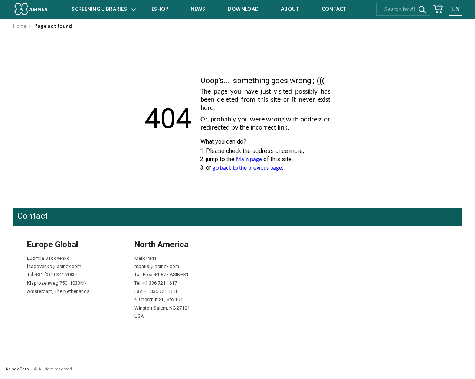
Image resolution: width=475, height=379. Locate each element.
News (198, 9)
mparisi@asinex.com (156, 266)
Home (20, 26)
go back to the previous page (247, 168)
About (290, 9)
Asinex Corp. (18, 369)
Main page (249, 160)
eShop (159, 9)
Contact (334, 9)
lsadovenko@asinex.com (54, 266)
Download (243, 9)
